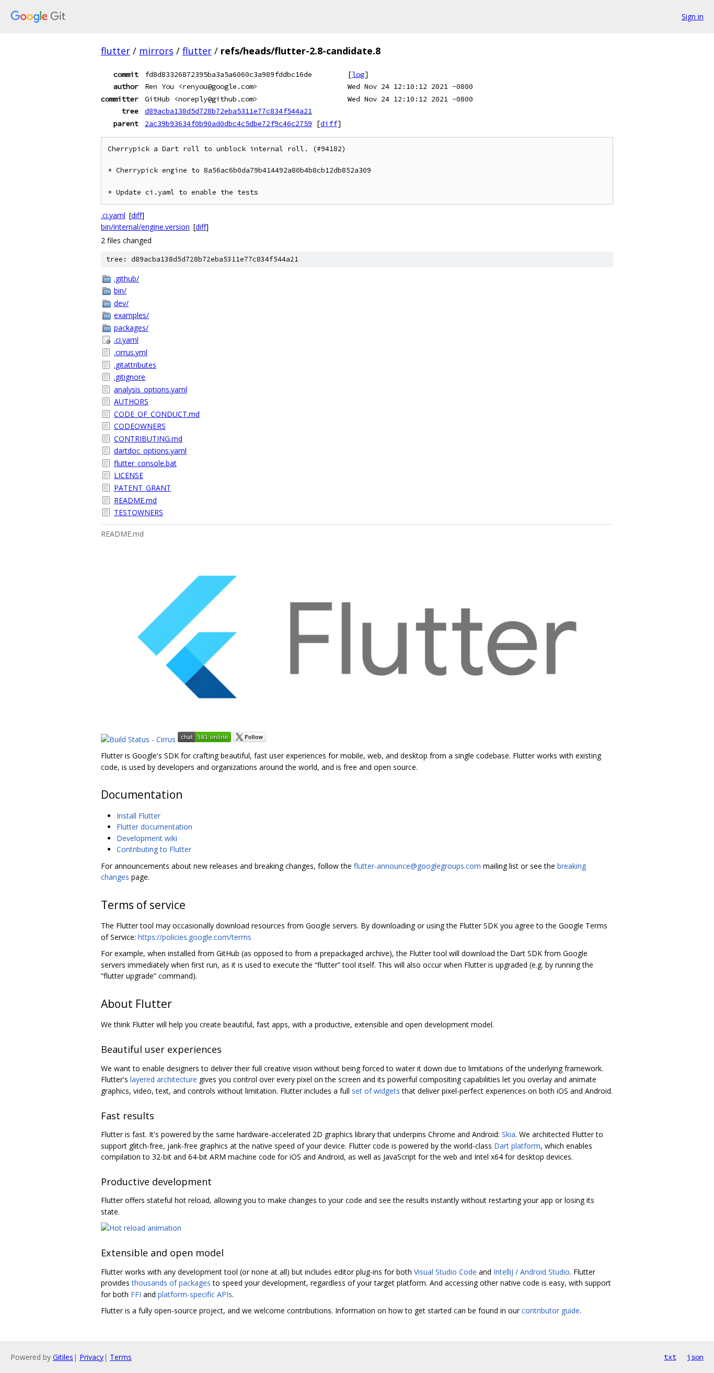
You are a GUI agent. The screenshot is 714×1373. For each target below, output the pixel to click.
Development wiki (147, 838)
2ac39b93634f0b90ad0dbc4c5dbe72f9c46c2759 (228, 123)
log (358, 74)
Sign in (693, 16)
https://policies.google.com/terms (194, 937)
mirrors (156, 50)
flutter (115, 50)
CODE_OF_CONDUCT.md (157, 414)
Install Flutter (138, 816)
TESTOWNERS (138, 512)
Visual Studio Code (445, 1272)
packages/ (131, 328)
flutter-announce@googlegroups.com (417, 866)
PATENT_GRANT (142, 488)
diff (328, 123)
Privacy (91, 1357)
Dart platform (517, 1146)
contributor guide (551, 1310)
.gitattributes (135, 365)
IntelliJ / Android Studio (531, 1272)
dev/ (121, 303)
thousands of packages (171, 1283)
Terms (121, 1357)
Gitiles (63, 1357)
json (695, 1356)
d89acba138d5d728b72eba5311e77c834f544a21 (228, 111)
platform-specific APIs (195, 1294)
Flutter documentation (154, 827)
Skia (508, 1134)
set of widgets (376, 1091)
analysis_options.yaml (150, 389)
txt (670, 1356)
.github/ (126, 278)
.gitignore (129, 377)
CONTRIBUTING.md (148, 439)
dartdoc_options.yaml (150, 451)
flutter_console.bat (145, 463)
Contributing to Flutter (154, 849)
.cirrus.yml (130, 352)
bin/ (120, 291)
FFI (136, 1294)
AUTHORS (131, 401)
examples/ (131, 315)
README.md (135, 500)
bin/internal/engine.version (145, 227)
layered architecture (163, 1079)
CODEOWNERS (140, 426)
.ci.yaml (113, 215)
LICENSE (128, 475)
